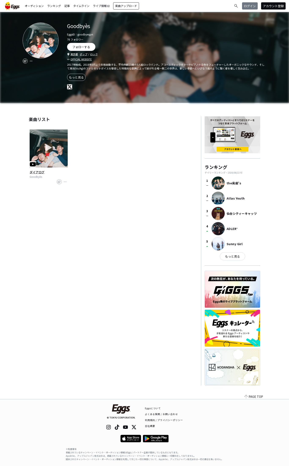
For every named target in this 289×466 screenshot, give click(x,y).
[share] (25, 61)
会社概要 (150, 426)
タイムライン (81, 6)
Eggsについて (153, 408)
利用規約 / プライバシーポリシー (164, 420)
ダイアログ (37, 172)
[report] (31, 61)
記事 (67, 6)
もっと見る (76, 77)
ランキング (54, 6)
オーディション (34, 6)
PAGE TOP (256, 396)
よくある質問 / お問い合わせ (161, 414)
